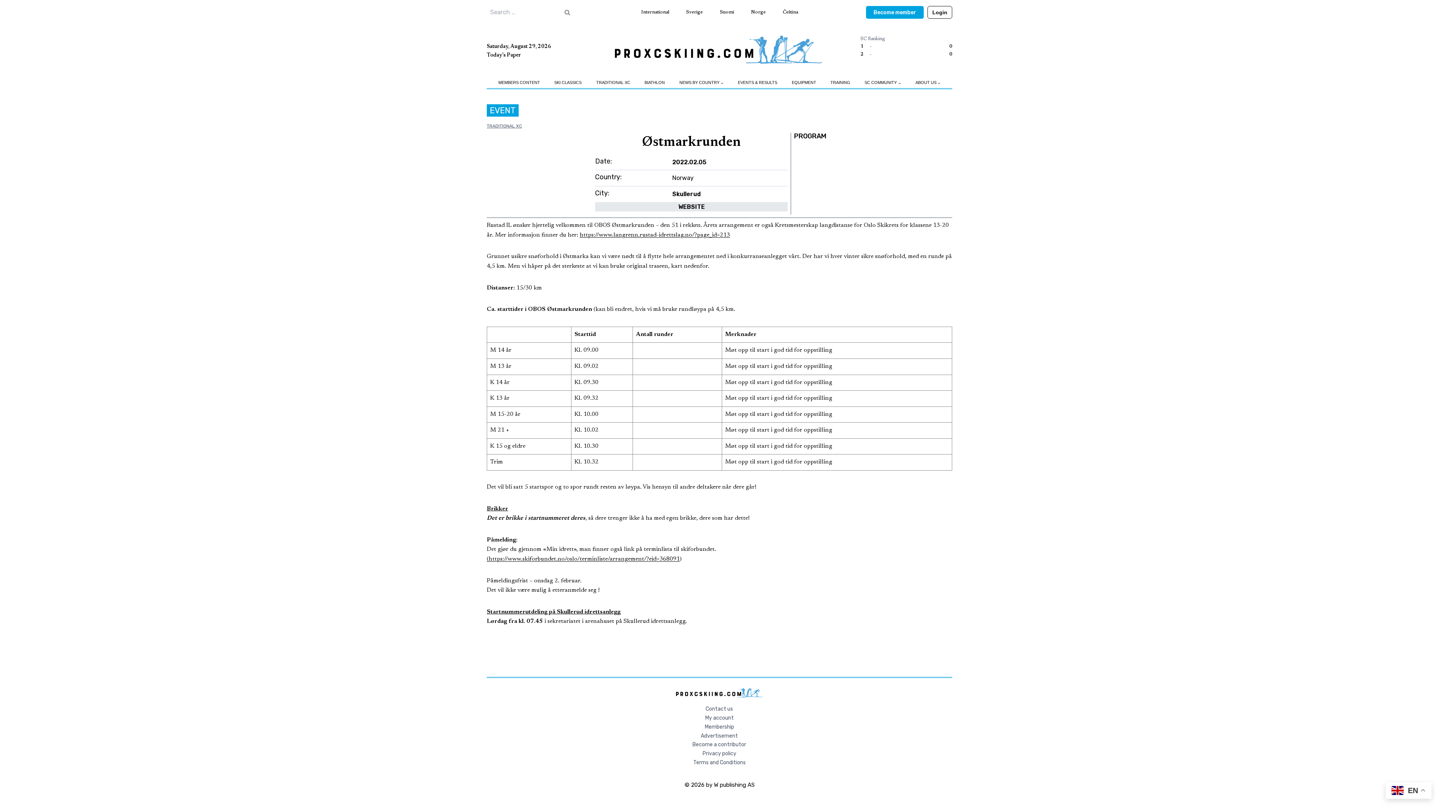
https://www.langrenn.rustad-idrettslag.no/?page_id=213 (655, 235)
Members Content (519, 82)
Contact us (719, 709)
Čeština (790, 12)
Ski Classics (568, 82)
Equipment (804, 82)
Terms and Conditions (719, 762)
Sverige (694, 12)
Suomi (727, 12)
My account (719, 718)
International (655, 12)
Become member (895, 12)
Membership (719, 727)
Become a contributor (719, 744)
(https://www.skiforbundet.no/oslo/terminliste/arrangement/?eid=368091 (583, 559)
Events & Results (757, 82)
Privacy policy (719, 753)
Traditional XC (613, 82)
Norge (758, 12)
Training (840, 82)
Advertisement (719, 736)
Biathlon (655, 82)
